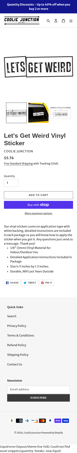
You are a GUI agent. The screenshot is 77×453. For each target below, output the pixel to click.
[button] (16, 113)
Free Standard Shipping (18, 163)
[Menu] (71, 20)
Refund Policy (16, 345)
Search (11, 316)
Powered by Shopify (52, 432)
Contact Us (14, 364)
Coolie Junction (32, 432)
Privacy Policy (16, 326)
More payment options (38, 213)
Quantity (9, 176)
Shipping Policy (17, 354)
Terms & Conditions (20, 335)
